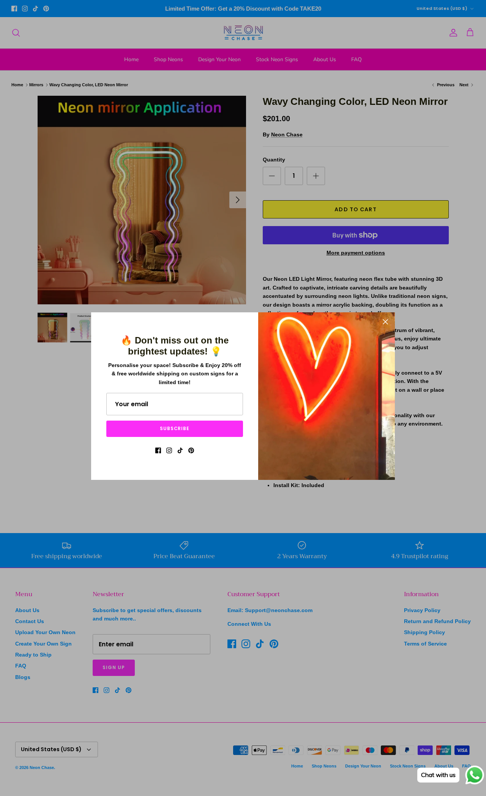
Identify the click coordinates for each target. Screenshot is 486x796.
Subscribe (175, 428)
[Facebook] (158, 450)
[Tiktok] (180, 450)
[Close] (385, 321)
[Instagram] (169, 450)
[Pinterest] (191, 450)
